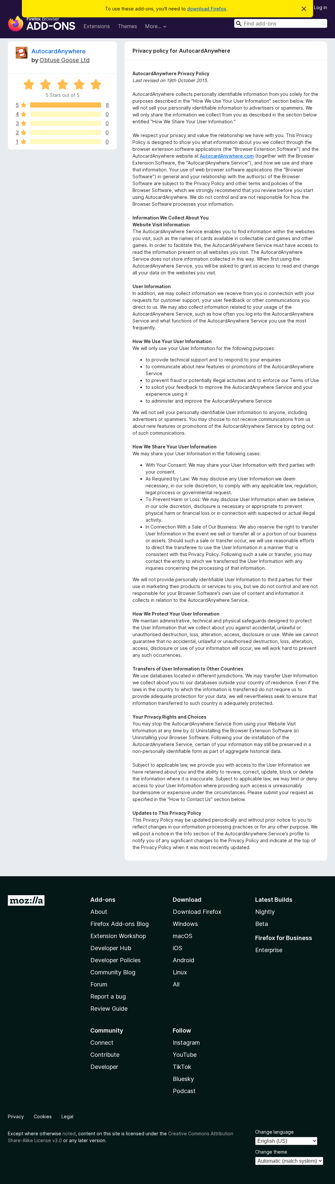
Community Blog (112, 972)
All (176, 984)
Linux (180, 972)
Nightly (265, 911)
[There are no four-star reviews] (65, 114)
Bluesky (183, 1078)
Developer (104, 1066)
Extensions (96, 26)
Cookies (43, 1116)
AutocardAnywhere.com (227, 156)
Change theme (271, 1152)
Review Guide (109, 1008)
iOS (177, 948)
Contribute (104, 1054)
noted (69, 1133)
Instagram (186, 1042)
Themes (127, 26)
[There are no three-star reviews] (65, 123)
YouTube (185, 1054)
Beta (261, 923)
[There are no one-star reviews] (65, 141)
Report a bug (108, 996)
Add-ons (102, 899)
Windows (185, 923)
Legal (67, 1116)
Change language (274, 1132)
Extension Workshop (118, 935)
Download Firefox (197, 911)
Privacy (16, 1116)
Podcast (184, 1091)
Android (183, 960)
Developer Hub (110, 948)
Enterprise (268, 950)
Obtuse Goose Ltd (65, 60)
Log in (320, 7)
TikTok (182, 1066)
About (98, 911)
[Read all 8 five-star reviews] (65, 105)
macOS (182, 935)
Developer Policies (115, 960)
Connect (102, 1042)
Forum (98, 984)
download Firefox (206, 8)
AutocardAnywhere (58, 51)
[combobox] (280, 23)
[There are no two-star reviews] (65, 132)
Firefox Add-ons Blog (119, 923)
